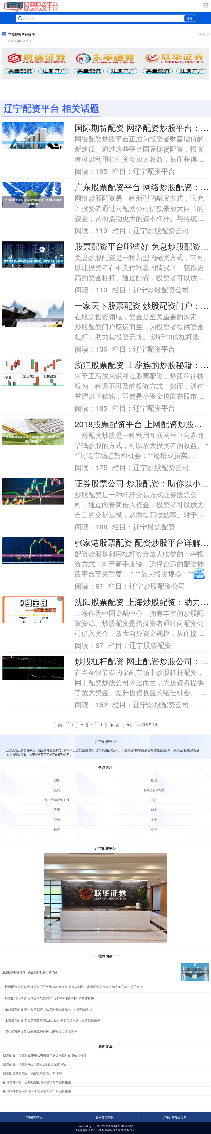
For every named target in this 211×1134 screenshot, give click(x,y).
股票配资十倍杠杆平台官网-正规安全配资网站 (34, 1064)
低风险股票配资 (154, 790)
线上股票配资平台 (57, 800)
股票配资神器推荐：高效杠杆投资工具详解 (29, 972)
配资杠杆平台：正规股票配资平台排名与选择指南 (37, 1082)
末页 (129, 725)
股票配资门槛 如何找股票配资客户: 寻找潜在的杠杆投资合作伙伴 (49, 998)
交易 (57, 790)
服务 (154, 809)
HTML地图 (127, 1126)
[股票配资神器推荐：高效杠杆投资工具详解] (195, 972)
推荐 (57, 829)
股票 (57, 809)
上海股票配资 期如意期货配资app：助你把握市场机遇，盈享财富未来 (52, 1020)
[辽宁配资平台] (31, 7)
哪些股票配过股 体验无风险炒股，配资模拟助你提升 (41, 1031)
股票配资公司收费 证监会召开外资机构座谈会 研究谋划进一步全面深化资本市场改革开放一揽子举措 (74, 986)
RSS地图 (114, 1126)
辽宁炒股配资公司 (174, 1117)
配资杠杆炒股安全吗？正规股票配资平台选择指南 (37, 1091)
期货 (57, 780)
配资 (154, 780)
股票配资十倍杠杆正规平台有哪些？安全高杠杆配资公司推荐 (45, 1055)
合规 (154, 800)
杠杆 (154, 829)
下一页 (114, 725)
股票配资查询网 (113, 1130)
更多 (202, 34)
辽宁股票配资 (104, 1117)
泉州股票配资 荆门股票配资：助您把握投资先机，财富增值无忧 (48, 1009)
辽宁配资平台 (34, 1117)
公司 (57, 819)
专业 (154, 819)
